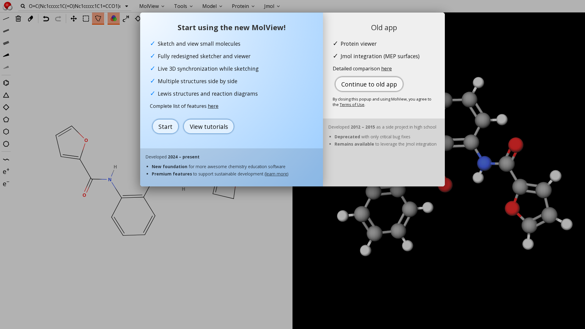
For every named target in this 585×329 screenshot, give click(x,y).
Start (165, 126)
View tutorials (209, 126)
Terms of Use (352, 104)
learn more (276, 174)
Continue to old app (369, 84)
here (213, 106)
